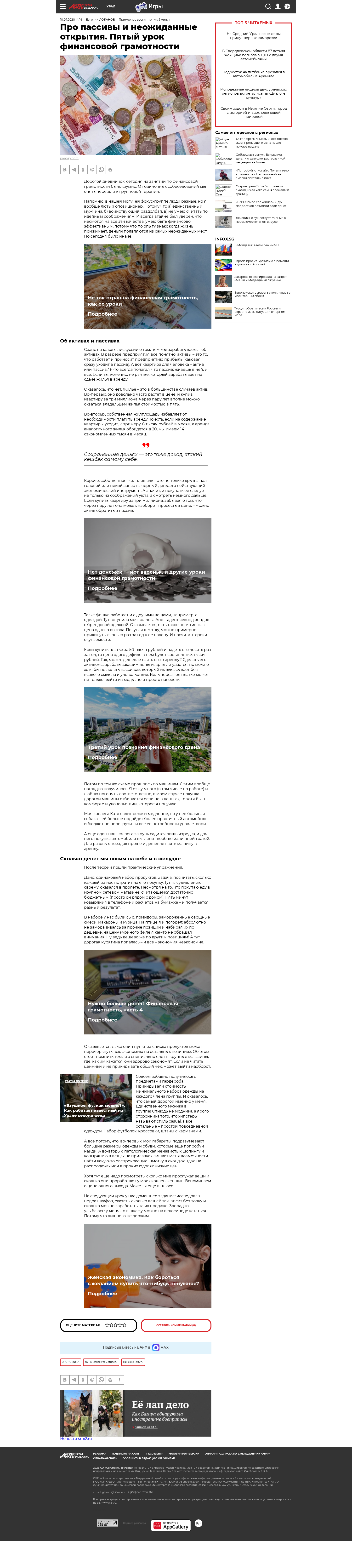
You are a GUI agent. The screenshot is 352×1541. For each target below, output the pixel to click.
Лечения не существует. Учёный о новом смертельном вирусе (261, 219)
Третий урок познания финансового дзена (144, 747)
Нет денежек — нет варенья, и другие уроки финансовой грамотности (146, 575)
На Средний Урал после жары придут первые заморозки (254, 36)
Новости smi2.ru (76, 1438)
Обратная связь (105, 1458)
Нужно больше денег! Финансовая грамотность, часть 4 (133, 1007)
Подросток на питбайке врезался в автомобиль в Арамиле (253, 74)
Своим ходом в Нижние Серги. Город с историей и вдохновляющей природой (254, 113)
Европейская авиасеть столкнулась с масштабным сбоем (262, 294)
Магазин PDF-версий (184, 1453)
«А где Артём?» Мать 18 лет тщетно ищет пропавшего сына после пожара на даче (262, 142)
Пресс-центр (154, 1453)
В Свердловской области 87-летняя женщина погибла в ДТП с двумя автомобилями (253, 55)
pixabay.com (69, 158)
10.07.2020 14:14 (71, 19)
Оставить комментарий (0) (176, 1325)
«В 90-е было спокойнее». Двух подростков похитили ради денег (261, 204)
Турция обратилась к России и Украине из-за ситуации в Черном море (259, 312)
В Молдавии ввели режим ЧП (256, 245)
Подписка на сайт (125, 1453)
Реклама (99, 1453)
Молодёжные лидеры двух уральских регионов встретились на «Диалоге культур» (253, 93)
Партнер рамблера (134, 1523)
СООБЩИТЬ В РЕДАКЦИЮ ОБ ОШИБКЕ (149, 1458)
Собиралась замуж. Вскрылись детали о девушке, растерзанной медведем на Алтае (260, 158)
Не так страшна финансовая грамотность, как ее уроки (143, 301)
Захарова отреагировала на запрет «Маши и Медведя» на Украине (260, 278)
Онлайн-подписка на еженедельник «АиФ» (237, 1453)
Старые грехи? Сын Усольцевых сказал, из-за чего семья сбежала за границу (263, 190)
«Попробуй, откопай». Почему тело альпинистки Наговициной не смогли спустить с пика (262, 174)
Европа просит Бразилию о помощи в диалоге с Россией (261, 262)
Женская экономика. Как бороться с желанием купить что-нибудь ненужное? (143, 1280)
